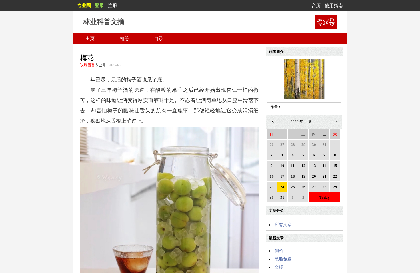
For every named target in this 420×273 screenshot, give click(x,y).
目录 (158, 38)
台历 (316, 5)
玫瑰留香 (87, 65)
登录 (99, 5)
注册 (112, 5)
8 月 (312, 121)
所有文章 (283, 224)
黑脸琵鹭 (283, 259)
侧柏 (279, 250)
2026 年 (297, 121)
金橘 (279, 267)
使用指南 (334, 5)
